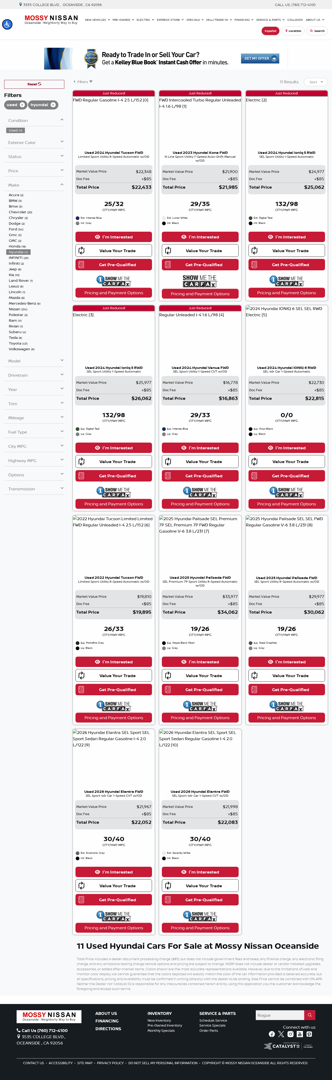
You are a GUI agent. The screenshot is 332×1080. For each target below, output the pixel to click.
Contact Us (34, 1063)
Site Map (85, 1063)
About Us (106, 1013)
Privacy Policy (111, 1063)
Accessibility (61, 1063)
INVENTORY (160, 1013)
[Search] (309, 1015)
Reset (32, 84)
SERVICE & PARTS (217, 1013)
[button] (7, 24)
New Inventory (159, 1020)
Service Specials (212, 1025)
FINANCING (107, 1021)
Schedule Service (213, 1020)
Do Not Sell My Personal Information (163, 1063)
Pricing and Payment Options (114, 292)
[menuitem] (35, 130)
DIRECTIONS (108, 1029)
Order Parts (208, 1030)
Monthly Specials (161, 1030)
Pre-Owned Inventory (165, 1025)
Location (295, 31)
